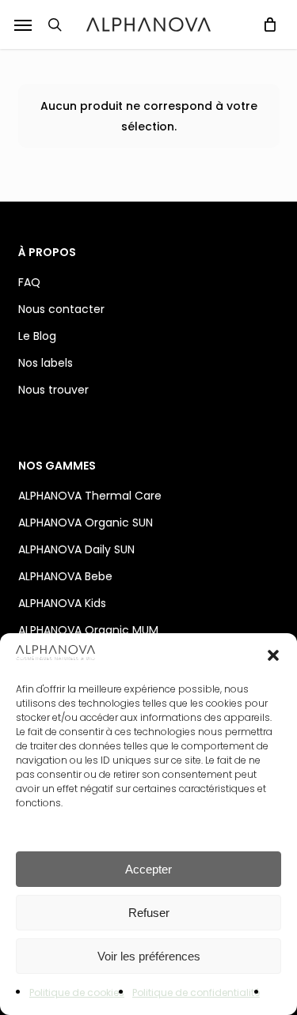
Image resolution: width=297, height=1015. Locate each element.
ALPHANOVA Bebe (65, 576)
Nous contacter (61, 309)
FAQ (29, 282)
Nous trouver (53, 390)
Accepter (148, 869)
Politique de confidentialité (196, 992)
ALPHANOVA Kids (62, 603)
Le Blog (37, 336)
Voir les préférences (148, 956)
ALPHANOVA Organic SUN (85, 522)
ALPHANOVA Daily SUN (76, 549)
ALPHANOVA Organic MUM (88, 630)
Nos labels (45, 363)
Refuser (148, 912)
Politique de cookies (76, 992)
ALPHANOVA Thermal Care (90, 496)
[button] (23, 24)
